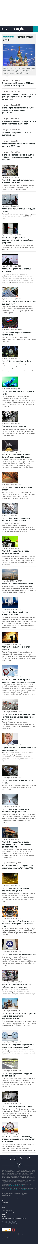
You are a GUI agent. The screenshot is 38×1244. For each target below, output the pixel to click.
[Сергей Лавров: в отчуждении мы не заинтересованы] (10, 738)
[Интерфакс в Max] (15, 1222)
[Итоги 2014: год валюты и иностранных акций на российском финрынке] (10, 228)
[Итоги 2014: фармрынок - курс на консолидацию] (10, 1064)
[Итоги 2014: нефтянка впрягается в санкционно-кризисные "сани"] (10, 1035)
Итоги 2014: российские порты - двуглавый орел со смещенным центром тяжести (16, 844)
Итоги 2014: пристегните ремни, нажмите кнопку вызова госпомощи (18, 680)
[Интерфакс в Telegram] (6, 1222)
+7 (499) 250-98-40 (13, 1190)
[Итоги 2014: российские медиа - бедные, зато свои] (10, 541)
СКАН (3, 1214)
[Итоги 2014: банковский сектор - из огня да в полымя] (10, 602)
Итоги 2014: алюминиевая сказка (17, 1106)
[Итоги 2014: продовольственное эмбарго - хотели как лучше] (10, 975)
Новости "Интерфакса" (8, 1213)
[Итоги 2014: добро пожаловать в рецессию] (10, 259)
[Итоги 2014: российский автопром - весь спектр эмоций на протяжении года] (10, 911)
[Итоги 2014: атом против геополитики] (10, 945)
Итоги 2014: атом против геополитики (19, 954)
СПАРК (3, 1200)
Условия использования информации (13, 1234)
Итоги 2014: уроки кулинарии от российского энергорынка (16, 519)
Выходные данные (7, 1236)
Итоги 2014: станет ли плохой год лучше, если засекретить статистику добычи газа (18, 1139)
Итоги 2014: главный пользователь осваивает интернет (18, 181)
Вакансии (32, 1158)
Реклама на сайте (7, 1160)
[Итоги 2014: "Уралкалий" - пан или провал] (10, 478)
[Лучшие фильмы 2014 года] (10, 417)
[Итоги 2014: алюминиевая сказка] (10, 1096)
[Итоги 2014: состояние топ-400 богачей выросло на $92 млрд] (10, 445)
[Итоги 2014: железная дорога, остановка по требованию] (10, 799)
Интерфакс (19, 29)
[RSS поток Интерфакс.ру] (12, 1222)
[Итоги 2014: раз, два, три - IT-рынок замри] (10, 382)
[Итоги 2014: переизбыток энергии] (10, 574)
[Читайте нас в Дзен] (3, 1222)
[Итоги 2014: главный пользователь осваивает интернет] (10, 170)
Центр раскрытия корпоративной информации (14, 1218)
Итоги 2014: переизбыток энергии (17, 584)
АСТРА (3, 1208)
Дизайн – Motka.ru (7, 1238)
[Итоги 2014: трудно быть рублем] (10, 351)
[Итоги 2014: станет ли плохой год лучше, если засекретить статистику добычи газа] (10, 1127)
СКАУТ (3, 1204)
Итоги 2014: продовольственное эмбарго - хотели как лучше (16, 986)
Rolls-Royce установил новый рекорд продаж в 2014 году (18, 145)
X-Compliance (5, 1202)
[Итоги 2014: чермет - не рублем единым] (10, 637)
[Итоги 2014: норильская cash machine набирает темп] (10, 292)
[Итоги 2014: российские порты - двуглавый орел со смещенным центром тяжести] (10, 832)
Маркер (4, 1206)
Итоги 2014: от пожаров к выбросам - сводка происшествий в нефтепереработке (19, 1016)
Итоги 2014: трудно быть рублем (16, 361)
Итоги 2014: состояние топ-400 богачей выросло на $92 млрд (16, 455)
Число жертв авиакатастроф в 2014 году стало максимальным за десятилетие (18, 110)
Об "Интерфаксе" (14, 1158)
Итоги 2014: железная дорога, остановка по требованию (15, 810)
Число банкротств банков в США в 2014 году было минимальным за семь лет (18, 157)
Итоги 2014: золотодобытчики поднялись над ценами (15, 889)
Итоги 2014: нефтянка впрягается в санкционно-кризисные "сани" (18, 1046)
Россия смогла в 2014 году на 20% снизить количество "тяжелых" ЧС (17, 866)
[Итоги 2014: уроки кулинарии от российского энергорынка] (10, 508)
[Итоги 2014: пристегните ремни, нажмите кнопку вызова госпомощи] (10, 670)
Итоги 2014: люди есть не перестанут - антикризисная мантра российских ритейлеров (18, 717)
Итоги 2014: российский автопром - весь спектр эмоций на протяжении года (18, 923)
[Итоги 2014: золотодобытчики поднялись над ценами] (10, 879)
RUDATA (4, 1216)
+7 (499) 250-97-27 (27, 1190)
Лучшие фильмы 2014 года (14, 426)
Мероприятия (18, 1160)
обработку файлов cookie (16, 1185)
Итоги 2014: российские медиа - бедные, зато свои (16, 552)
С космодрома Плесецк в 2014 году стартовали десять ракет (18, 84)
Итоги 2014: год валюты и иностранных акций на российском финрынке (17, 240)
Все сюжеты (8, 37)
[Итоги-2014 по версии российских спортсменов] (10, 323)
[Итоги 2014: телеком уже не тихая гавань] (10, 771)
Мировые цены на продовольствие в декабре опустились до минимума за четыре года (19, 96)
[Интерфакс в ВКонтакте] (9, 1222)
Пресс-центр (24, 1158)
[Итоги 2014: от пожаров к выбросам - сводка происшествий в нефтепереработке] (10, 1004)
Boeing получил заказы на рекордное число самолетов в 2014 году (19, 122)
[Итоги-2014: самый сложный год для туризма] (10, 199)
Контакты (4, 1158)
